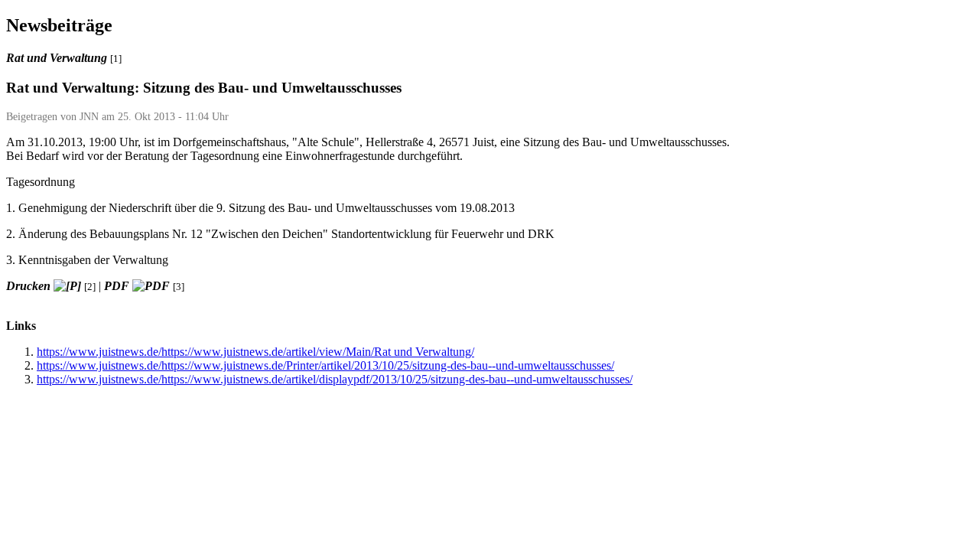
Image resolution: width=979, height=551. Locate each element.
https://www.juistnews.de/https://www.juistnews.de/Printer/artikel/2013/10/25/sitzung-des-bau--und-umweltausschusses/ (325, 365)
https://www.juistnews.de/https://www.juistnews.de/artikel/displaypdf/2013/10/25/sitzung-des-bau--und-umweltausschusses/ (335, 379)
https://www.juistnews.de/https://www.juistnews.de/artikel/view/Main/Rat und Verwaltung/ (255, 351)
